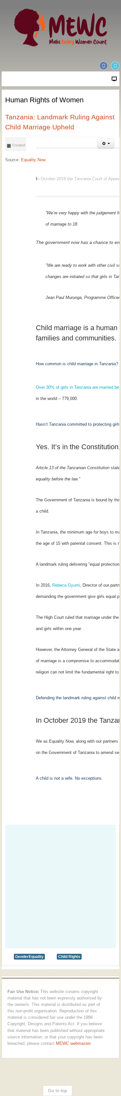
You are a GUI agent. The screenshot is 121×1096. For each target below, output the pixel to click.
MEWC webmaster (73, 1043)
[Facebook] (103, 65)
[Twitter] (115, 65)
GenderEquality (29, 956)
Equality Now (33, 159)
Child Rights (69, 956)
